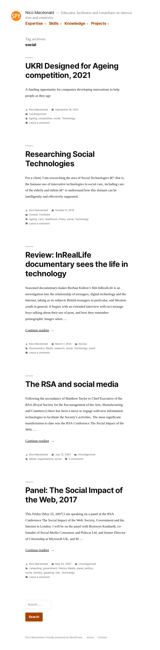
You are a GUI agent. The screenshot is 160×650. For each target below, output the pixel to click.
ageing (33, 118)
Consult (33, 214)
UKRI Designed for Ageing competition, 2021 (71, 70)
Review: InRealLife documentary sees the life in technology (76, 264)
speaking (48, 572)
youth (92, 348)
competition (45, 118)
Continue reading (39, 330)
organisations (45, 458)
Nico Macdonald (39, 12)
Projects (98, 23)
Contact (102, 637)
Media (49, 348)
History (62, 568)
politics (89, 568)
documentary (36, 348)
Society (37, 572)
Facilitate (44, 214)
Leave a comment (39, 122)
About (90, 637)
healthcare (51, 219)
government (50, 568)
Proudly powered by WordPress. (64, 637)
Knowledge (75, 23)
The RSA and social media (71, 384)
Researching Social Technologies (59, 158)
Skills (54, 23)
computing (35, 568)
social (57, 118)
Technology (68, 118)
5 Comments (76, 458)
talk (57, 572)
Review (83, 343)
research (59, 348)
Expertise (34, 23)
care (41, 219)
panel (80, 568)
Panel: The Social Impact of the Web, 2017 (73, 494)
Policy (62, 219)
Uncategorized (37, 114)
